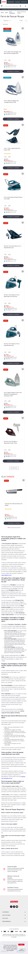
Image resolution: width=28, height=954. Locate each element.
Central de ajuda (12, 866)
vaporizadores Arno (6, 575)
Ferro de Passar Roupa (21, 12)
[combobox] (13, 6)
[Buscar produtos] (21, 6)
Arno (6, 12)
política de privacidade (12, 949)
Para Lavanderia (12, 12)
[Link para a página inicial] (2, 12)
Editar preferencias (21, 950)
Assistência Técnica (12, 887)
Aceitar (21, 944)
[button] (5, 60)
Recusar (21, 946)
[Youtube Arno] (16, 906)
